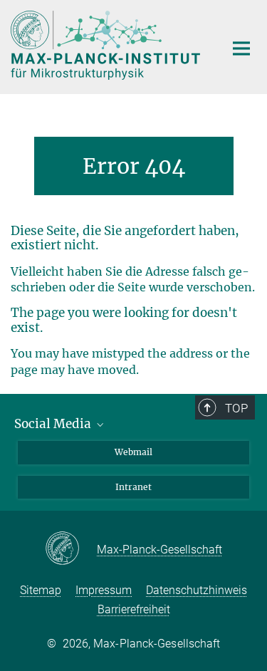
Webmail (133, 452)
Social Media (54, 424)
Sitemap (40, 590)
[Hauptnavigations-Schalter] (241, 48)
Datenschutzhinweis (196, 590)
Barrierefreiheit (134, 609)
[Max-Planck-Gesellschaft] (71, 549)
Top (236, 408)
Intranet (133, 487)
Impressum (103, 590)
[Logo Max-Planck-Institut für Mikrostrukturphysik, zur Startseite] (107, 45)
